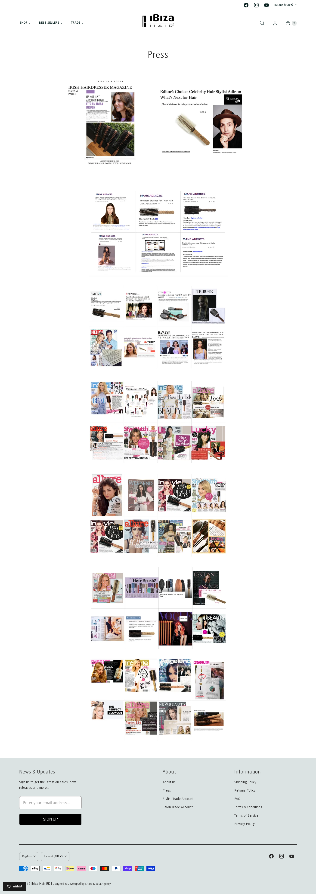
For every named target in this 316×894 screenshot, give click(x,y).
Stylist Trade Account (178, 799)
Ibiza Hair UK (40, 884)
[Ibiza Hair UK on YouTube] (266, 5)
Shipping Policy (245, 782)
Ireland (283, 5)
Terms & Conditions (248, 807)
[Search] (262, 23)
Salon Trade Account (178, 807)
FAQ (237, 799)
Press (167, 790)
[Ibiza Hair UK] (158, 23)
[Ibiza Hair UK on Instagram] (256, 5)
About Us (169, 782)
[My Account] (275, 23)
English (26, 856)
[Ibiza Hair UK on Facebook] (246, 5)
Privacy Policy (244, 824)
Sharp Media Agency (98, 884)
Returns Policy (244, 790)
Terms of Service (246, 816)
